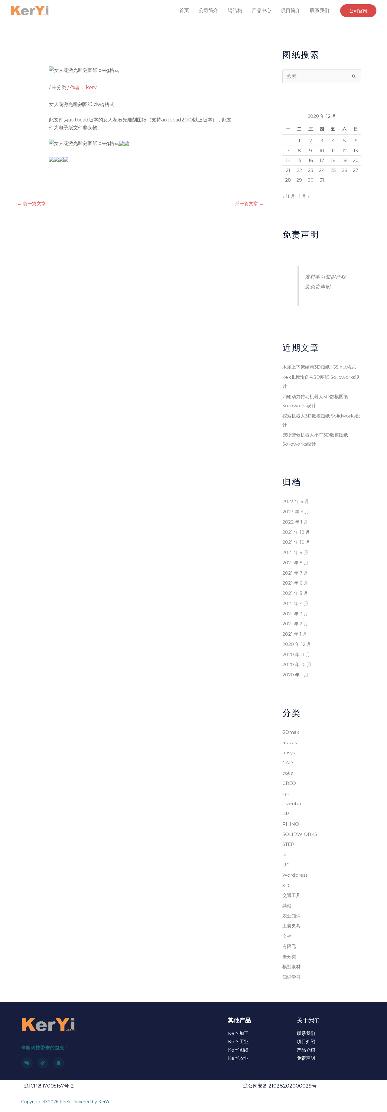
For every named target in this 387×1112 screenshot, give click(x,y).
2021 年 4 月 (295, 603)
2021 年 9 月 (295, 552)
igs (285, 793)
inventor (291, 803)
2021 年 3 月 (295, 614)
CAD (287, 763)
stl (285, 854)
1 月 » (304, 196)
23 (310, 170)
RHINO (290, 824)
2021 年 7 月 (295, 573)
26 (344, 170)
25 (333, 170)
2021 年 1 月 (294, 634)
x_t (285, 885)
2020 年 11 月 (296, 654)
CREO (289, 783)
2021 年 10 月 (296, 542)
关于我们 (308, 1020)
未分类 (59, 87)
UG (286, 865)
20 (356, 160)
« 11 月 (288, 196)
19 (344, 160)
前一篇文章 (31, 203)
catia (287, 773)
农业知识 (291, 916)
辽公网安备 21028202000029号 (280, 1086)
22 (299, 170)
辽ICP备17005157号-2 (49, 1086)
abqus (289, 742)
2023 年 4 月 (295, 511)
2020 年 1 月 (295, 675)
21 (288, 170)
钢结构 (235, 10)
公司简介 (208, 10)
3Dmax (290, 732)
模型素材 (291, 966)
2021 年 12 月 (296, 532)
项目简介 (290, 10)
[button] (358, 10)
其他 (286, 905)
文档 (286, 936)
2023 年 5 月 (295, 501)
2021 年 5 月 (295, 593)
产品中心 (261, 10)
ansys (288, 753)
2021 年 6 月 (295, 583)
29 (299, 180)
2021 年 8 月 (295, 563)
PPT (286, 814)
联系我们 (319, 10)
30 (311, 180)
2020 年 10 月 (296, 664)
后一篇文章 (249, 203)
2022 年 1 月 (295, 522)
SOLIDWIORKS (299, 834)
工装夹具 (291, 926)
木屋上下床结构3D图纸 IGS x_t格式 (319, 367)
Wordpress (294, 875)
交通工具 (291, 895)
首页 (184, 10)
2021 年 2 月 (295, 624)
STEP (288, 844)
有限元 (289, 946)
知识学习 (291, 977)
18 (333, 160)
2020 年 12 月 (296, 644)
